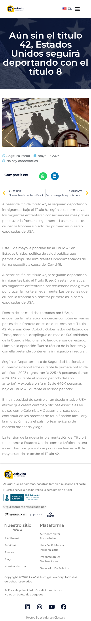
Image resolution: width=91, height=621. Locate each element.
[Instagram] (39, 606)
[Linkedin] (27, 606)
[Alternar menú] (77, 9)
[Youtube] (51, 606)
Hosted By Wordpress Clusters (45, 617)
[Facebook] (63, 606)
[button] (43, 176)
